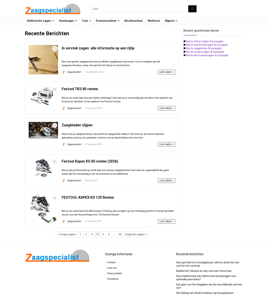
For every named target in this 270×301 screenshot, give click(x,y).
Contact (111, 262)
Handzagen (66, 20)
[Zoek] (192, 8)
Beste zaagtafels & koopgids (204, 48)
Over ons (112, 267)
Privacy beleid (114, 273)
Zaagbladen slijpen (77, 125)
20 (120, 234)
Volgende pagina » (136, 234)
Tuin (85, 20)
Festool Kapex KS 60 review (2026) (90, 161)
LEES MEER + (166, 72)
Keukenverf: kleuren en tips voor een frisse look (203, 270)
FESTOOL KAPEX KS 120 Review (88, 197)
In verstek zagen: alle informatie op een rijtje (98, 48)
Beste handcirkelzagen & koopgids (207, 44)
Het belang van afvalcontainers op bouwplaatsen (205, 292)
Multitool (154, 20)
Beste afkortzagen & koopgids (204, 41)
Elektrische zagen (39, 20)
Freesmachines (106, 20)
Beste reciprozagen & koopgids (205, 51)
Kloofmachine (133, 20)
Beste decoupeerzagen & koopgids (207, 55)
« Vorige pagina (66, 234)
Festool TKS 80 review (80, 89)
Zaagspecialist (74, 72)
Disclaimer (112, 278)
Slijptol (169, 20)
